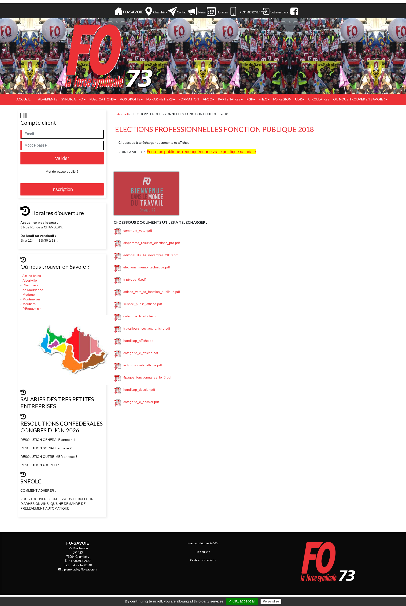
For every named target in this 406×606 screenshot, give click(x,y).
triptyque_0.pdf (133, 279)
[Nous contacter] (172, 11)
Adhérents (48, 99)
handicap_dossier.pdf (138, 389)
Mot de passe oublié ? (62, 171)
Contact (182, 12)
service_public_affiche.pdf (141, 304)
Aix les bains (32, 276)
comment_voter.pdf (136, 230)
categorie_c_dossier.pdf (140, 402)
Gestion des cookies (203, 560)
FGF (249, 99)
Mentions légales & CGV (203, 543)
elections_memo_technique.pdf (145, 267)
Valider (62, 158)
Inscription (62, 189)
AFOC (207, 99)
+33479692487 (81, 561)
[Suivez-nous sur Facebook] (293, 11)
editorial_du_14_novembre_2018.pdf (149, 255)
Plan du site (203, 552)
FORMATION (189, 99)
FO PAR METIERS (159, 99)
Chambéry (160, 12)
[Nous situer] (148, 11)
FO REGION (282, 99)
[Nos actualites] (192, 11)
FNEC (263, 99)
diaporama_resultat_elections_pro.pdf (150, 243)
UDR (298, 99)
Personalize (271, 601)
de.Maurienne (33, 290)
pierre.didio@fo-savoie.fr (80, 569)
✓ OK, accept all (242, 601)
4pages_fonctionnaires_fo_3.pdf (146, 377)
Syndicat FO (72, 99)
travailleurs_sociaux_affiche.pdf (145, 328)
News (201, 12)
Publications (101, 99)
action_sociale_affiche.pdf (141, 365)
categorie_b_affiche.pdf (139, 316)
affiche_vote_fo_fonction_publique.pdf (150, 292)
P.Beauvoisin (32, 309)
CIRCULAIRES (318, 99)
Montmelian (32, 299)
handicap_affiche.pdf (137, 341)
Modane (29, 294)
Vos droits (130, 99)
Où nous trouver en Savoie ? (359, 99)
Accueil (23, 99)
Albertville (30, 280)
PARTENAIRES (229, 99)
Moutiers (29, 304)
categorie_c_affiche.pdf (139, 353)
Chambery (30, 285)
